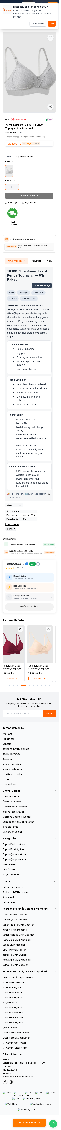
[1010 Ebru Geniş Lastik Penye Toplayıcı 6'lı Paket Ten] (43, 644)
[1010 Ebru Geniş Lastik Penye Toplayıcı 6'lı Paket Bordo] (15, 644)
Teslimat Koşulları (11, 796)
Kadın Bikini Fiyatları (13, 1017)
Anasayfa (7, 733)
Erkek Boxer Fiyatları (13, 982)
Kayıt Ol (49, 713)
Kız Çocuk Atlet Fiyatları (15, 1042)
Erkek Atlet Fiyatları (12, 987)
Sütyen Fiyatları (10, 1002)
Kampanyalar (9, 897)
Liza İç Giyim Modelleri (14, 944)
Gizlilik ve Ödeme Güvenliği (17, 816)
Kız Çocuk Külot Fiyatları (15, 1047)
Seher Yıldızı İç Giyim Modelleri (18, 924)
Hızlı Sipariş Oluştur (12, 774)
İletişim (6, 779)
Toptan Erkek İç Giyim (14, 849)
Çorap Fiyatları (10, 1027)
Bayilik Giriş (8, 759)
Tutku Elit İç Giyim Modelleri (17, 939)
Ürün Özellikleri (16, 260)
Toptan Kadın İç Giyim (14, 844)
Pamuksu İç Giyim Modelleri (17, 959)
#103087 (11, 529)
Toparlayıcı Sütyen (24, 156)
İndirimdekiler (9, 864)
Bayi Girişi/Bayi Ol (29, 1122)
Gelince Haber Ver (29, 195)
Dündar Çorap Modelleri (15, 919)
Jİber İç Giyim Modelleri (15, 929)
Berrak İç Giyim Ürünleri (15, 954)
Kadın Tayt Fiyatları (12, 1007)
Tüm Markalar (9, 784)
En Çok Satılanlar (11, 874)
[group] (29, 72)
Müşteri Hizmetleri (12, 764)
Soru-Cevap (40, 137)
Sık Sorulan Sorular (12, 831)
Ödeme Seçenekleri (13, 887)
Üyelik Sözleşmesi (12, 801)
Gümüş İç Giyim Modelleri (15, 964)
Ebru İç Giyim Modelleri (14, 949)
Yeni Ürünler (9, 869)
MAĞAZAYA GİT (29, 606)
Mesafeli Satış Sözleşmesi (16, 806)
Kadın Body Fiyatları (13, 1022)
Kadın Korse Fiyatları (13, 1012)
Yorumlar (36, 260)
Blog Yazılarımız (10, 826)
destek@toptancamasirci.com (18, 1076)
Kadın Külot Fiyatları (13, 992)
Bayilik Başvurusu (11, 754)
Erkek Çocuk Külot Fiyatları (16, 1037)
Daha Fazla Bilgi (42, 285)
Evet (51, 23)
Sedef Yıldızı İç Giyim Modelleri (18, 934)
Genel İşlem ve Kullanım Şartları (18, 821)
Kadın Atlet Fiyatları (12, 997)
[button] (13, 137)
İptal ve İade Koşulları (14, 811)
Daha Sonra (37, 23)
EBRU (6, 666)
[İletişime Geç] (53, 1124)
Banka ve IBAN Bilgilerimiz (16, 749)
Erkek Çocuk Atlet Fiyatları (16, 1032)
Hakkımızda (8, 738)
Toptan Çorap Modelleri (15, 859)
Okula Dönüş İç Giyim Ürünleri (18, 977)
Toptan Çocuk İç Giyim (14, 854)
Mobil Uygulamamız (12, 769)
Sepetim (7, 744)
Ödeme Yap (9, 902)
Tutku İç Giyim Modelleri (15, 914)
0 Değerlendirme (27, 137)
